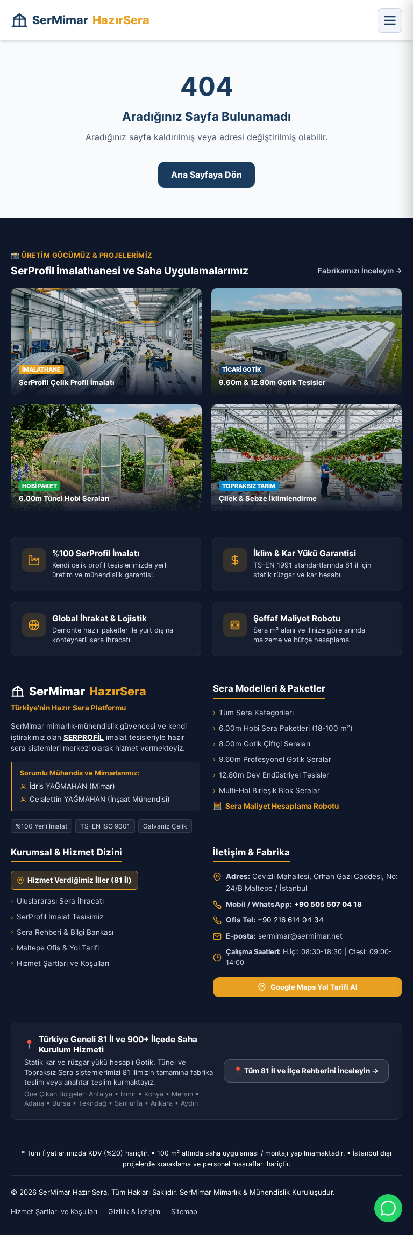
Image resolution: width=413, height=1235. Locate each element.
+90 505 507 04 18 (328, 904)
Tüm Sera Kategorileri (253, 712)
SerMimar (90, 20)
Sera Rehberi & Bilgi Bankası (62, 932)
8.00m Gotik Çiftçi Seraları (261, 743)
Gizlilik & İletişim (134, 1212)
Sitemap (184, 1212)
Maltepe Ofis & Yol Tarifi (55, 947)
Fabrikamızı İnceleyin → (360, 270)
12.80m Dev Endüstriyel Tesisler (271, 775)
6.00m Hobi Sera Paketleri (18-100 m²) (283, 728)
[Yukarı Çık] (24, 1220)
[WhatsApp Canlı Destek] (388, 1208)
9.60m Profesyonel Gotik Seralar (272, 759)
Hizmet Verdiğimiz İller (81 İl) (79, 880)
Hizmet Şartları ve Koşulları (60, 963)
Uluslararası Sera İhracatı (57, 901)
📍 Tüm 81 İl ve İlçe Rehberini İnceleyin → (306, 1070)
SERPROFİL (83, 737)
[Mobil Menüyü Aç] (390, 20)
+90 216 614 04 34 (291, 920)
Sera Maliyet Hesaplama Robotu (276, 806)
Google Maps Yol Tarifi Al (314, 987)
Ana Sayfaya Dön (206, 174)
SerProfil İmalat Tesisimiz (57, 916)
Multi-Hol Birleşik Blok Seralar (266, 790)
